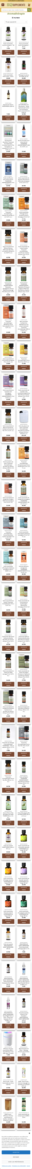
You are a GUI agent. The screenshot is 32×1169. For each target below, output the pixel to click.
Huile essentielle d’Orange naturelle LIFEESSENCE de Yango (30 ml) (8, 881)
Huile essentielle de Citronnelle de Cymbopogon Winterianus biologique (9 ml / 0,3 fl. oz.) (23, 604)
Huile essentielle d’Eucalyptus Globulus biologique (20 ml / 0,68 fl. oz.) (8, 569)
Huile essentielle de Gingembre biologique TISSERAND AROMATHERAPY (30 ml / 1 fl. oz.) (24, 501)
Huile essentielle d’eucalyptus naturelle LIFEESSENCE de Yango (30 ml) (24, 914)
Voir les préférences (16, 1162)
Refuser (16, 1157)
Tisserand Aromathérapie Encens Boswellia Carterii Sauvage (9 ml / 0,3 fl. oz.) (8, 535)
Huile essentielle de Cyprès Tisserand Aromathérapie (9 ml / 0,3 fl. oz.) (8, 603)
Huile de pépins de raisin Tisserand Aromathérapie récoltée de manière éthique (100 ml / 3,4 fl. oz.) (8, 465)
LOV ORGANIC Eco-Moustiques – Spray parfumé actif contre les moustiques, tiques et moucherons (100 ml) (24, 108)
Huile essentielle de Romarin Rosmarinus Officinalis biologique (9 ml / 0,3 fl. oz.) (24, 180)
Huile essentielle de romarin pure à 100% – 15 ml (24, 1116)
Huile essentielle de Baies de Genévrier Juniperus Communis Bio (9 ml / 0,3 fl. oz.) (8, 428)
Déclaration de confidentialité (19, 1165)
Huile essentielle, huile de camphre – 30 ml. (8, 45)
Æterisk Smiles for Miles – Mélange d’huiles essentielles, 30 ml (24, 1051)
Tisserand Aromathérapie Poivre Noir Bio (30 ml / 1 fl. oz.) (8, 779)
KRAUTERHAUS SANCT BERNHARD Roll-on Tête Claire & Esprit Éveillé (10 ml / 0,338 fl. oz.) (24, 981)
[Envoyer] (29, 10)
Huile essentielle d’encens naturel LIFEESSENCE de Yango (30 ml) (8, 914)
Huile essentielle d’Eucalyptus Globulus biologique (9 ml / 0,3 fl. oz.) (24, 534)
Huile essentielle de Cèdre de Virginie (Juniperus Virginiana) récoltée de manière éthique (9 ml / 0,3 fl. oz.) (24, 674)
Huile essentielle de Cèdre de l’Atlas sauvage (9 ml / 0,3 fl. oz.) (8, 673)
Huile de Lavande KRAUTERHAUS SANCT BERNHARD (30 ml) (8, 946)
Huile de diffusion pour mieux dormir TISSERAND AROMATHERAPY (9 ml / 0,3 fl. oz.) (8, 181)
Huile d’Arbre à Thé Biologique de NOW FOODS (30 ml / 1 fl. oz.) (8, 815)
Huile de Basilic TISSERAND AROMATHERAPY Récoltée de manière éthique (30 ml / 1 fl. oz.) (23, 780)
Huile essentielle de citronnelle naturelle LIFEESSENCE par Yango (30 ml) (23, 848)
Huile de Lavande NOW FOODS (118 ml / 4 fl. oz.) (8, 847)
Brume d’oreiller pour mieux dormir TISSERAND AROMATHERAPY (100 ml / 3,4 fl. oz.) (24, 143)
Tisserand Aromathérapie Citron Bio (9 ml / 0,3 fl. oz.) (24, 360)
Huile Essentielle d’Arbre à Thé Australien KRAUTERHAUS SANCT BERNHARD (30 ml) (24, 1016)
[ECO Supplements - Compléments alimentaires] (16, 4)
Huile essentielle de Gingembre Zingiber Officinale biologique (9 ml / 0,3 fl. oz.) (8, 500)
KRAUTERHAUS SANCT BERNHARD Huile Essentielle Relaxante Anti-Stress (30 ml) (8, 981)
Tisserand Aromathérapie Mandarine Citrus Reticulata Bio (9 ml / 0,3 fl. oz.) (8, 324)
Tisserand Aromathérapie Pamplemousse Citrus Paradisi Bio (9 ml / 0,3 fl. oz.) (24, 465)
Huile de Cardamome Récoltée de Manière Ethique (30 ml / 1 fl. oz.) (23, 709)
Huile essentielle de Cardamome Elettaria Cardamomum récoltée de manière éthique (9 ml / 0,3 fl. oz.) (8, 710)
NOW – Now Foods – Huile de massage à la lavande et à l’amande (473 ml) (24, 1084)
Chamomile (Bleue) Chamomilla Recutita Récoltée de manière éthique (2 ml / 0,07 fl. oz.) (24, 640)
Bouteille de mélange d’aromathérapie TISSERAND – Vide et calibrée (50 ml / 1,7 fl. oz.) (8, 746)
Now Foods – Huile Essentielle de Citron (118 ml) (8, 1083)
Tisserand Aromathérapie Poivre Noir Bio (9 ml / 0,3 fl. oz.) (24, 745)
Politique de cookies (6, 1165)
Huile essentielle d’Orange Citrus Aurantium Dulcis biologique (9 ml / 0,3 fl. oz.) (23, 215)
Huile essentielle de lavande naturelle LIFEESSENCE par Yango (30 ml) (23, 881)
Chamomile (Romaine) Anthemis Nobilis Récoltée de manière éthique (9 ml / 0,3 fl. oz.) (8, 640)
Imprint (28, 1165)
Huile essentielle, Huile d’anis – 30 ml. (8, 75)
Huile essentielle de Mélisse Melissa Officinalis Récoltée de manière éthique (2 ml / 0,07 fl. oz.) (8, 250)
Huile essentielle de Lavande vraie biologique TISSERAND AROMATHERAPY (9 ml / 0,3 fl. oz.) (8, 394)
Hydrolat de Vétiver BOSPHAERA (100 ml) (8, 105)
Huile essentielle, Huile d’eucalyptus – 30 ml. (23, 45)
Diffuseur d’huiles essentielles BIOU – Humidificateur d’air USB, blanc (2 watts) (8, 1051)
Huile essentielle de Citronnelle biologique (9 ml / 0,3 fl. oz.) (8, 360)
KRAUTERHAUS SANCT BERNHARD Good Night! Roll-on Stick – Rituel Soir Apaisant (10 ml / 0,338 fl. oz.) (8, 1016)
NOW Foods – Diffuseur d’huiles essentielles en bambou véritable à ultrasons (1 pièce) (8, 1117)
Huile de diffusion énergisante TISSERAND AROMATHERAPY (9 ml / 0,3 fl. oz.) (24, 569)
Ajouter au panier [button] (8, 52)
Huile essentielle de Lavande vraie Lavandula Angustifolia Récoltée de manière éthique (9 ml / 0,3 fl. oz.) (24, 394)
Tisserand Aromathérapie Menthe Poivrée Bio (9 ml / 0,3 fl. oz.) (8, 215)
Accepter (16, 1152)
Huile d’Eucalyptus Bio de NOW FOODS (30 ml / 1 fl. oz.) (24, 814)
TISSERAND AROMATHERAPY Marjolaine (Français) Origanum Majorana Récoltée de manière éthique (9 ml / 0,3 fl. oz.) (23, 288)
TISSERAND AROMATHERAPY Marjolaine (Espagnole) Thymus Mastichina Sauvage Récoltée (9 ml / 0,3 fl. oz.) (8, 288)
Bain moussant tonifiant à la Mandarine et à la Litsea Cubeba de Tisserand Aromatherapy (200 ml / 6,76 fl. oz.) (24, 326)
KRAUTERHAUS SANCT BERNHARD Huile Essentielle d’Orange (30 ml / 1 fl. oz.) (24, 947)
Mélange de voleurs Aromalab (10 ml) (24, 75)
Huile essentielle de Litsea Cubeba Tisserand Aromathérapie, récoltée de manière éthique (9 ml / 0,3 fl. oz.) (23, 251)
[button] (29, 1133)
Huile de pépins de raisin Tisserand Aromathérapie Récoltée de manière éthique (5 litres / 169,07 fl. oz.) (23, 429)
